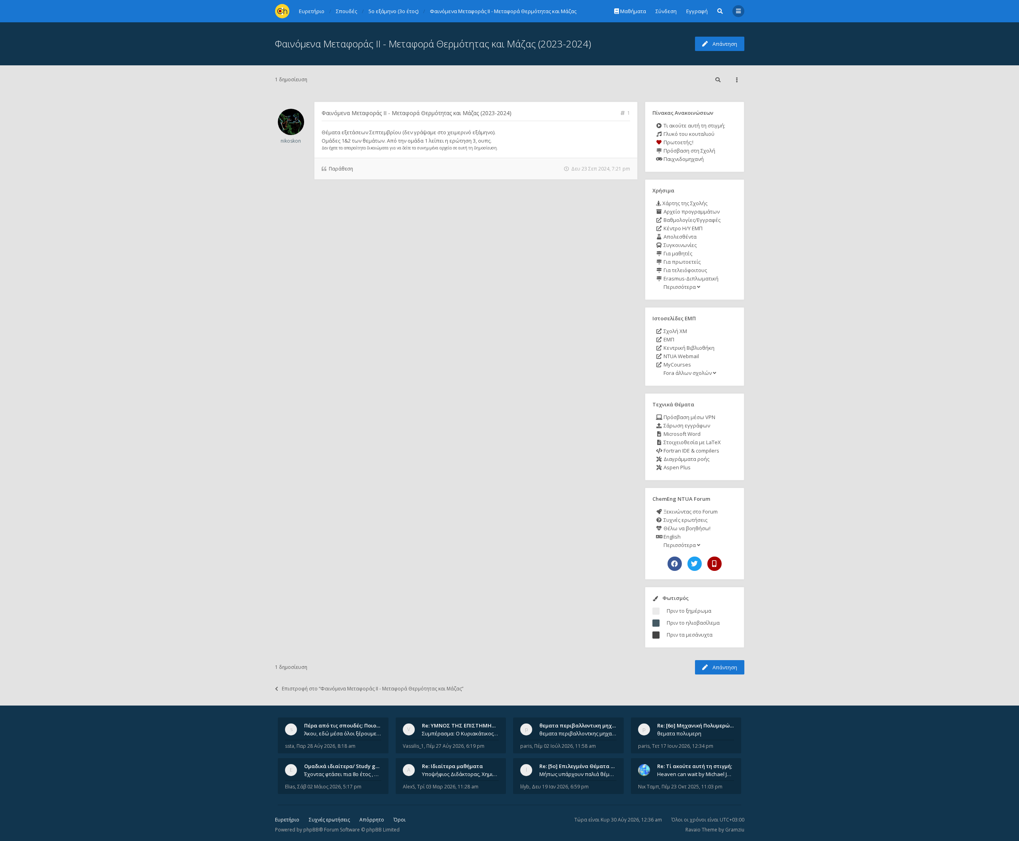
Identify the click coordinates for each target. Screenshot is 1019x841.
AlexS (409, 786)
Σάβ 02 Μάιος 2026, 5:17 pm (329, 786)
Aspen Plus (676, 467)
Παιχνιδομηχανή (683, 159)
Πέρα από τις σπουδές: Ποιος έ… (345, 725)
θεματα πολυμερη (679, 733)
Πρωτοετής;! (677, 142)
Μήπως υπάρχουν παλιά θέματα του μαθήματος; (578, 774)
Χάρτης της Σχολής (684, 203)
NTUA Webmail (680, 356)
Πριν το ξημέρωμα (689, 610)
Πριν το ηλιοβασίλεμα (693, 622)
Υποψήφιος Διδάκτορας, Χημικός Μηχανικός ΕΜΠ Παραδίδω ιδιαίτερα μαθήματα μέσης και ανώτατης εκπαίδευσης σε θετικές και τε (460, 774)
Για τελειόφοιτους (684, 270)
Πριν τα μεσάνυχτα (690, 634)
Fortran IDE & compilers (690, 450)
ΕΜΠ (668, 339)
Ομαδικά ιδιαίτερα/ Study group (345, 766)
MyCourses (676, 364)
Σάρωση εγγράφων (686, 425)
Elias (290, 786)
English (671, 536)
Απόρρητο (371, 819)
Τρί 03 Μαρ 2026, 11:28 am (447, 786)
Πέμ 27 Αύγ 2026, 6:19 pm (455, 746)
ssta (289, 746)
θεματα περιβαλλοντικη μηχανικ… (583, 725)
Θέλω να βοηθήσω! (686, 528)
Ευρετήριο (287, 819)
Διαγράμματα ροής (685, 459)
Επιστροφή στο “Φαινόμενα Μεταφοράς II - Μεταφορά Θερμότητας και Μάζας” (372, 688)
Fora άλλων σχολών (687, 372)
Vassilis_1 (413, 746)
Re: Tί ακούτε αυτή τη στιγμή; (694, 766)
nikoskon (291, 140)
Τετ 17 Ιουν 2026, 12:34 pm (682, 746)
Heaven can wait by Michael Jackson (695, 774)
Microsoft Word (681, 433)
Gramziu (734, 829)
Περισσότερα (679, 286)
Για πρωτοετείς (681, 261)
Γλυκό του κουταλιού (688, 133)
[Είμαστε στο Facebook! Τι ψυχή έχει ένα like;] (675, 564)
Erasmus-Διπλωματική (690, 278)
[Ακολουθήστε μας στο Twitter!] (694, 564)
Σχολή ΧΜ (674, 331)
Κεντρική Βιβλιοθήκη (688, 347)
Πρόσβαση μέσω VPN (688, 417)
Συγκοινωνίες (679, 245)
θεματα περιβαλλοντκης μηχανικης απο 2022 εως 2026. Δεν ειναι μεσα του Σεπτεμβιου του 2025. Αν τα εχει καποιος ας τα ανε (578, 733)
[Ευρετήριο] (282, 11)
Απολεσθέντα (679, 236)
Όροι (400, 819)
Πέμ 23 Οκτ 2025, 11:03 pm (692, 786)
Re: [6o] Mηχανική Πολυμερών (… (698, 725)
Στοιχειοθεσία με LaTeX (691, 442)
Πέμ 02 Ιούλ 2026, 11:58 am (565, 746)
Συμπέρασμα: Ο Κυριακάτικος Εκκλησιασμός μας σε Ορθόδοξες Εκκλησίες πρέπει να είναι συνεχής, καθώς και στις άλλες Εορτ (460, 733)
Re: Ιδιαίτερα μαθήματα (452, 766)
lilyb (524, 786)
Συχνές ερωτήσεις (684, 519)
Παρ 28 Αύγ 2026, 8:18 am (326, 746)
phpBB (311, 829)
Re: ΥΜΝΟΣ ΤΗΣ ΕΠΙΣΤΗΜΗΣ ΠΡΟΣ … (469, 725)
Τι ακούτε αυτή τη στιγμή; (693, 125)
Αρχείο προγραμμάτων (691, 211)
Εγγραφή (697, 11)
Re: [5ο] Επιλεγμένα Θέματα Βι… (579, 766)
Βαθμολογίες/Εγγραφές (691, 219)
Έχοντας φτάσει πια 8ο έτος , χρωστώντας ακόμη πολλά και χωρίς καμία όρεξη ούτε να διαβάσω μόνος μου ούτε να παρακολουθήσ (342, 774)
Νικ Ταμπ (648, 786)
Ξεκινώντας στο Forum (690, 511)
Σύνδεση (666, 11)
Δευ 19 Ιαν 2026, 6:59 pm (560, 786)
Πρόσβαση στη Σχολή (688, 150)
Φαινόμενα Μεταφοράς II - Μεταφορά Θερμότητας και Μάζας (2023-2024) (433, 43)
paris (526, 746)
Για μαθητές (677, 253)
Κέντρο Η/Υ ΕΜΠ (682, 228)
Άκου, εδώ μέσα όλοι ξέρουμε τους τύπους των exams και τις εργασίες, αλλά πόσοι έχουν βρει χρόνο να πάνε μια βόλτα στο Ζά (342, 733)
